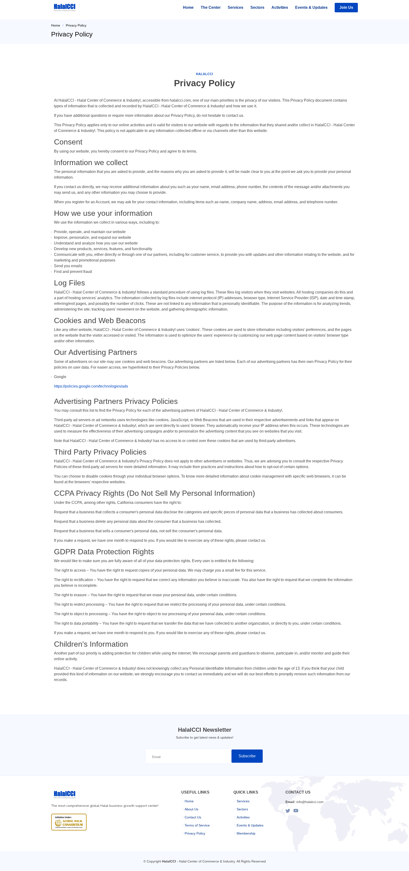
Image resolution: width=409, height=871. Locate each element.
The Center (211, 7)
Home (188, 7)
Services (235, 7)
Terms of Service (197, 825)
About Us (191, 809)
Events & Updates (311, 7)
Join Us (346, 7)
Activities (279, 7)
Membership (246, 833)
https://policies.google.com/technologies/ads (91, 386)
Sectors (257, 7)
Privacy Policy (195, 833)
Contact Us (193, 817)
